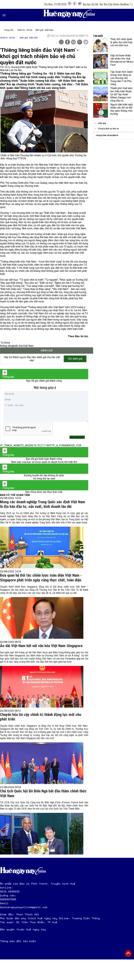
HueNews (124, 4)
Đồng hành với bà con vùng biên (43, 88)
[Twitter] (85, 42)
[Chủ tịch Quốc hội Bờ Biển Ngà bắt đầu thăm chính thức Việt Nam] (41, 834)
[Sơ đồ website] (70, 4)
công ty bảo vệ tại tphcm (107, 135)
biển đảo (18, 345)
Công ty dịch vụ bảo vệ (108, 128)
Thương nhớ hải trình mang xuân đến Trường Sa (42, 77)
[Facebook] (75, 4)
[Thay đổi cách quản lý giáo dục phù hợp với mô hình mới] (100, 45)
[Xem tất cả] (5, 15)
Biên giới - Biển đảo (44, 30)
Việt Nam (28, 345)
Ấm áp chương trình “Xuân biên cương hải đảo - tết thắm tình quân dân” (43, 80)
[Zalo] (73, 42)
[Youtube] (80, 4)
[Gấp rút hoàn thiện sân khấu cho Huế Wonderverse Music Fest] (100, 61)
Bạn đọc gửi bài (90, 4)
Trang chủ (8, 30)
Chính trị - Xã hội (24, 30)
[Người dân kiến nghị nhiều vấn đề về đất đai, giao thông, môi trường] (100, 110)
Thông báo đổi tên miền (18, 941)
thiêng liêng (6, 345)
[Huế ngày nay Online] (71, 15)
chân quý (102, 123)
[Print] (61, 42)
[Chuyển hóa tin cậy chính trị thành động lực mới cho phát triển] (41, 763)
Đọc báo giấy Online (109, 4)
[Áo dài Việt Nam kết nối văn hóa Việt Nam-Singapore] (41, 687)
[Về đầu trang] (128, 953)
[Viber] (79, 42)
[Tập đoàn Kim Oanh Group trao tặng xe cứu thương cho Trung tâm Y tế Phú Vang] (100, 77)
